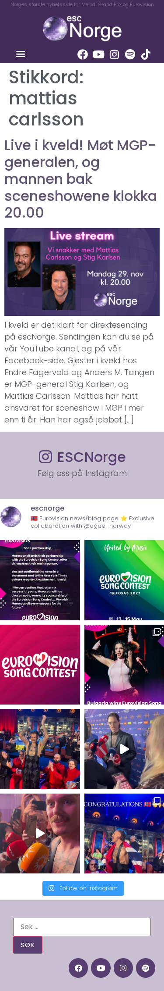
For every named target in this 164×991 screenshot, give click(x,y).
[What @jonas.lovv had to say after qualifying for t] (40, 834)
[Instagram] (114, 54)
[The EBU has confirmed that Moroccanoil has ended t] (40, 580)
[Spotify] (130, 54)
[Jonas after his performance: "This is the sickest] (40, 749)
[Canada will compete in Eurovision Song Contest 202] (40, 665)
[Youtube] (98, 54)
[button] (20, 53)
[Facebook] (82, 54)
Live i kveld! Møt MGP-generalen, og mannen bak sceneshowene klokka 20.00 (80, 178)
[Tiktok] (145, 54)
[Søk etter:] (82, 927)
